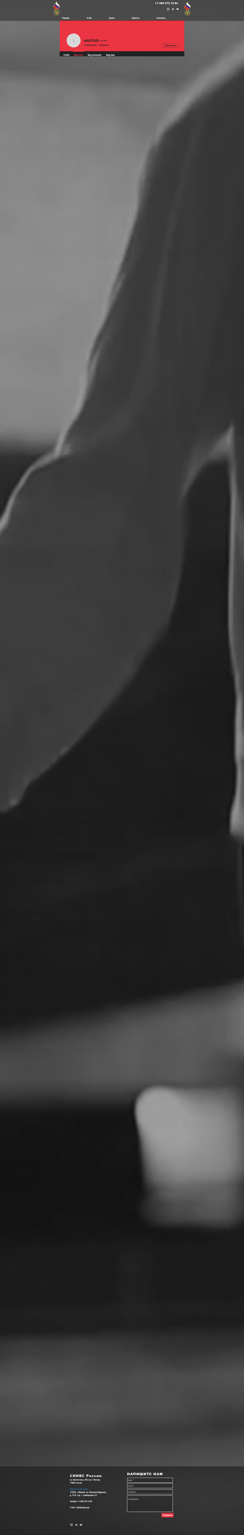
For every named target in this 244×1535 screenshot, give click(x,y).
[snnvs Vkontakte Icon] (177, 9)
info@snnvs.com (82, 1507)
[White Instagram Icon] (168, 9)
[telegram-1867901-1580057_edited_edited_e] (172, 9)
